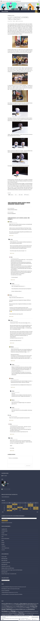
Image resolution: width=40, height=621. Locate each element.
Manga (3, 540)
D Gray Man (18, 604)
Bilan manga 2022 (4, 560)
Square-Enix (30, 613)
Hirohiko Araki (33, 606)
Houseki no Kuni (10, 607)
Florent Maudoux (4, 606)
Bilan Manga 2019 (4, 564)
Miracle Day (22, 611)
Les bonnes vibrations (5, 594)
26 (35, 508)
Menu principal (39, 11)
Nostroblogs (4, 588)
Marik (16, 611)
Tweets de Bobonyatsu (5, 496)
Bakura (15, 603)
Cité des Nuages (14, 202)
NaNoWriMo (26, 611)
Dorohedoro (28, 604)
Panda (30, 611)
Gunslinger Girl (14, 606)
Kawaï (36, 607)
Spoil (27, 613)
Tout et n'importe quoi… (5, 547)
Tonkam (3, 614)
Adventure (4, 603)
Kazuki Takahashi (7, 609)
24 (25, 508)
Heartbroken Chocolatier (26, 606)
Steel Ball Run (36, 613)
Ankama (13, 603)
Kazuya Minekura (16, 609)
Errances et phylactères (5, 590)
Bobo (15, 21)
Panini (32, 611)
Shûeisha (21, 613)
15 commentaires (20, 21)
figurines (24, 202)
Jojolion (28, 607)
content (19, 202)
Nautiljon (3, 544)
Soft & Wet (25, 613)
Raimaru (10, 221)
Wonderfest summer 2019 (6, 566)
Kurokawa (4, 611)
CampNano (5, 604)
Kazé (21, 609)
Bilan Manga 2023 (4, 558)
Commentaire (28, 465)
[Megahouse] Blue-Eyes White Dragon (8, 568)
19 (35, 507)
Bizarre (27, 603)
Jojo (17, 607)
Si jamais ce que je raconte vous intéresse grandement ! (13, 515)
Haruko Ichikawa (19, 606)
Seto (8, 613)
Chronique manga (4, 530)
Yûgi (32, 614)
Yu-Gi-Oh (12, 15)
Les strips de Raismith (5, 586)
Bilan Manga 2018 (4, 571)
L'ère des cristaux (4, 534)
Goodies (9, 15)
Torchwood (3, 546)
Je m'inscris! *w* (4, 520)
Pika (33, 611)
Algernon (10, 603)
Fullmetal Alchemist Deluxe (12, 209)
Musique (3, 542)
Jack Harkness (15, 607)
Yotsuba (16, 614)
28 (9, 510)
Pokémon (35, 611)
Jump (30, 607)
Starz (34, 613)
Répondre (11, 235)
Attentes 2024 (4, 556)
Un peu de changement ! (12, 213)
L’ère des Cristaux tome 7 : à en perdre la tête (9, 573)
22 (14, 508)
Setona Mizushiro (13, 613)
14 (9, 507)
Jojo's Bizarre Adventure (22, 607)
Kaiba (32, 607)
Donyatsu (23, 604)
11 (30, 505)
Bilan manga (22, 603)
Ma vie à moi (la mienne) (5, 538)
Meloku (12, 378)
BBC (17, 603)
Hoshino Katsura (4, 607)
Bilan (19, 603)
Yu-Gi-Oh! (21, 615)
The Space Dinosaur (5, 592)
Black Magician (30, 603)
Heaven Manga (5, 11)
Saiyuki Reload (4, 613)
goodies (28, 202)
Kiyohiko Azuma (25, 609)
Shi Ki (17, 613)
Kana (34, 607)
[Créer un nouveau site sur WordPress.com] (20, 1)
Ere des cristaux (33, 604)
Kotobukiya (31, 609)
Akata (7, 603)
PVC (37, 611)
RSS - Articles (4, 475)
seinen (7, 613)
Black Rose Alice (35, 603)
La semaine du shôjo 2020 (6, 562)
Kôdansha (9, 611)
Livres (2, 536)
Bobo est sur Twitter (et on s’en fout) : (10, 494)
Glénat (7, 606)
